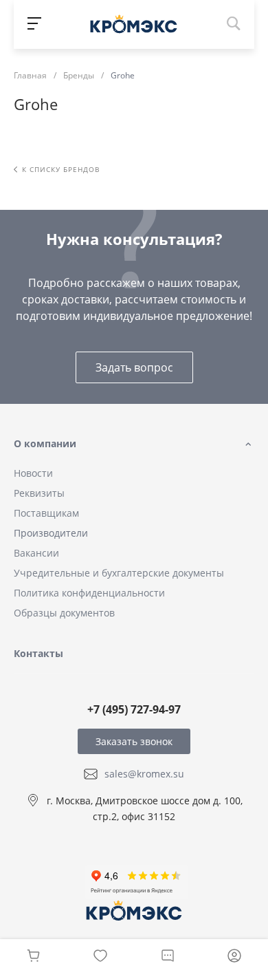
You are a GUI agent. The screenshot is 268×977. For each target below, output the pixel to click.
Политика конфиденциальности (89, 592)
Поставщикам (46, 512)
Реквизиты (39, 493)
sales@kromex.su (144, 773)
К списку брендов (61, 169)
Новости (33, 473)
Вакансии (36, 552)
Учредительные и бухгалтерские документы (119, 572)
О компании (45, 443)
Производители (51, 532)
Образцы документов (64, 612)
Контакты (38, 653)
